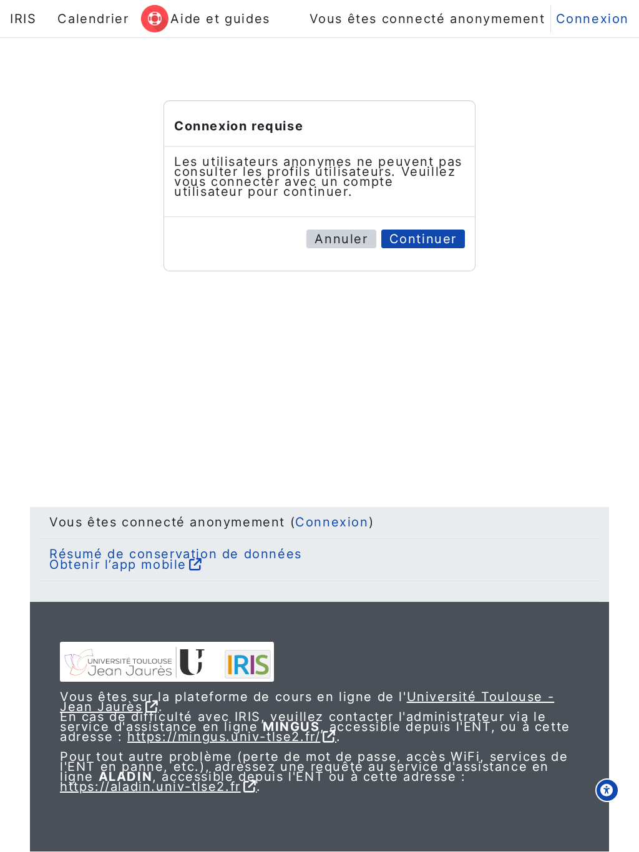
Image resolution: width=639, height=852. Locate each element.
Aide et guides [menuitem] (220, 18)
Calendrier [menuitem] (93, 18)
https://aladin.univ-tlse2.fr (150, 786)
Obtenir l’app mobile (118, 564)
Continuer (423, 238)
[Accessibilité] (607, 790)
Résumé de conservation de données (175, 553)
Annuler (341, 238)
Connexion (592, 19)
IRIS (23, 18)
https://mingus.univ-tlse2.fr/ (223, 736)
